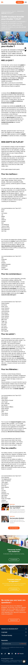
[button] (24, 661)
